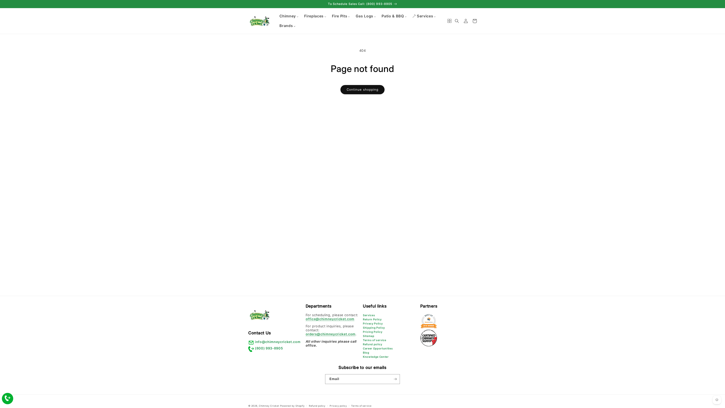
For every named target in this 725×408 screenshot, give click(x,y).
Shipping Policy (374, 327)
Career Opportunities (378, 348)
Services (369, 315)
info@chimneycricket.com (277, 342)
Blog (366, 352)
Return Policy (372, 319)
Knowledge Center (376, 356)
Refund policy (372, 344)
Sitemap (368, 336)
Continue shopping (363, 89)
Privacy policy (338, 405)
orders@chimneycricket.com (331, 334)
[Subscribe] (395, 379)
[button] (456, 21)
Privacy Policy (373, 323)
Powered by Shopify (292, 405)
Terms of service (374, 340)
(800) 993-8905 (269, 348)
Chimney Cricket (269, 405)
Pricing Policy (372, 331)
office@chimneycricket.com (330, 319)
